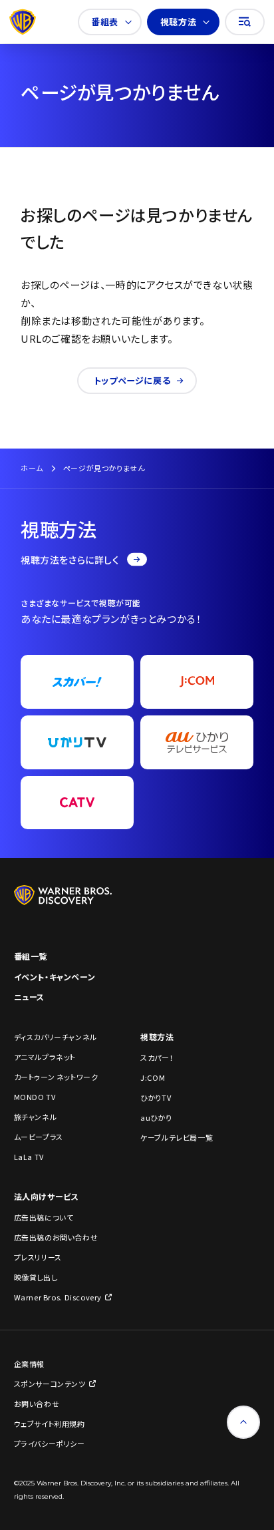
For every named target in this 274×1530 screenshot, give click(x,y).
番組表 (104, 21)
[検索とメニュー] (245, 22)
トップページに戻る (132, 380)
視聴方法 (178, 21)
